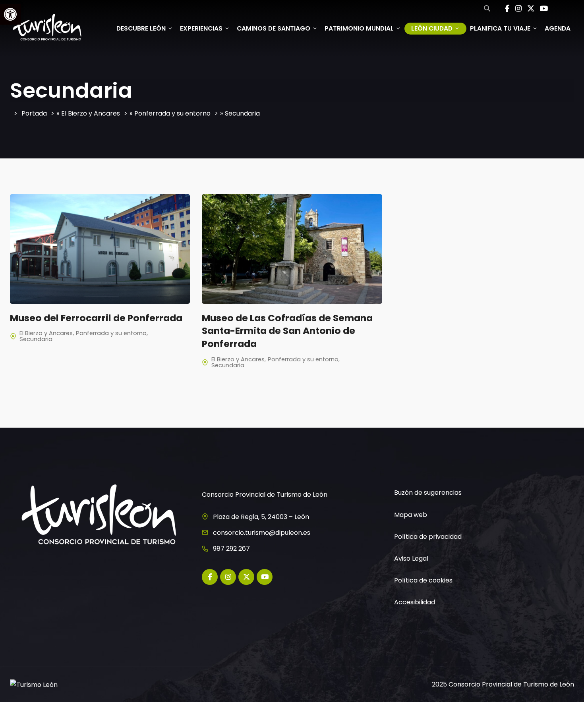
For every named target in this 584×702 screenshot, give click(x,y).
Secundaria (35, 339)
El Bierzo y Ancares (90, 113)
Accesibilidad (414, 602)
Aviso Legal (411, 558)
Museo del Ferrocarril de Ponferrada (96, 317)
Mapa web (410, 514)
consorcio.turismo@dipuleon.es (261, 532)
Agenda (557, 28)
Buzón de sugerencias (428, 492)
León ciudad (432, 28)
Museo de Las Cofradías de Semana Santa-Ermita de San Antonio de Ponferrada (287, 330)
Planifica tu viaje (500, 28)
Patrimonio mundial (359, 28)
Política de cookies (423, 580)
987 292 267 (231, 548)
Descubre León (141, 28)
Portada (34, 113)
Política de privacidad (428, 536)
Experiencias (201, 28)
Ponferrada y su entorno (172, 113)
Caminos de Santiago (273, 28)
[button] (10, 14)
